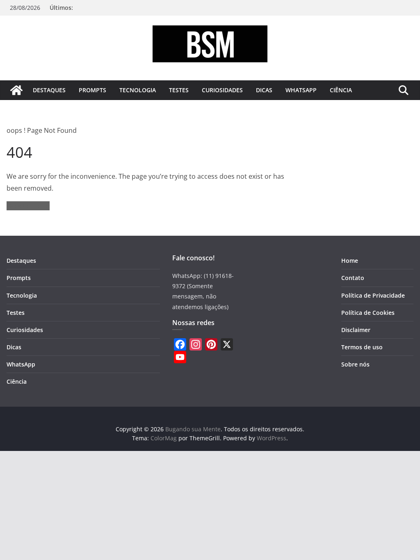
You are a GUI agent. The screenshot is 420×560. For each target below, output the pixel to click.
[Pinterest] (211, 344)
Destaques (49, 90)
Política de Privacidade (373, 295)
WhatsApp (301, 90)
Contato (352, 278)
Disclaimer (355, 330)
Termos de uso (362, 347)
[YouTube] (180, 357)
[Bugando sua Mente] (16, 90)
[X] (227, 344)
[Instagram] (195, 344)
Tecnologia (137, 90)
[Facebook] (180, 344)
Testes (179, 90)
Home (349, 260)
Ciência (341, 90)
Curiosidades (222, 90)
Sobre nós (355, 364)
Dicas (264, 90)
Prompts (92, 90)
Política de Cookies (368, 312)
